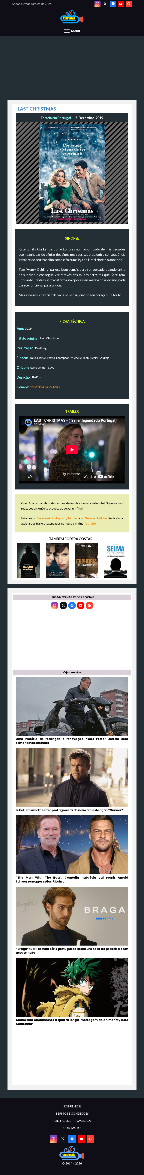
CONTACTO (72, 1127)
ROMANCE (53, 387)
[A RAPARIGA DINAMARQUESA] (57, 560)
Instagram (59, 518)
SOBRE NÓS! (72, 1106)
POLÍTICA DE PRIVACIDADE (72, 1120)
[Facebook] (113, 4)
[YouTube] (121, 4)
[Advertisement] (72, 70)
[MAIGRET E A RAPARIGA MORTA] (28, 560)
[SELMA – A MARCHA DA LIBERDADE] (116, 560)
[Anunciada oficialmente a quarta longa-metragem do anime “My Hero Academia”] (72, 992)
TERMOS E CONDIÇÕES (72, 1113)
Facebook (44, 518)
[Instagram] (97, 4)
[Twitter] (105, 4)
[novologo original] (72, 17)
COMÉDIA (37, 387)
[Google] (129, 4)
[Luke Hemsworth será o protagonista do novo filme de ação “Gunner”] (72, 780)
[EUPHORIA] (86, 560)
